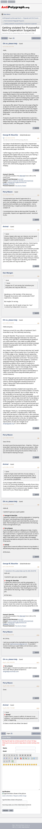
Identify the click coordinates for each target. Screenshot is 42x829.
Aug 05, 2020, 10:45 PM (8, 686)
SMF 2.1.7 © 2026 (16, 827)
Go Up (3, 733)
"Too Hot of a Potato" (20, 186)
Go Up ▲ (27, 825)
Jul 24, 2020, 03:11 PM (8, 195)
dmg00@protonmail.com (10, 671)
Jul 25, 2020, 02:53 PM (8, 229)
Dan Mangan (8, 273)
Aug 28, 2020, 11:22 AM (8, 708)
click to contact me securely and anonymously (20, 181)
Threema (5, 184)
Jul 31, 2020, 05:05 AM (8, 566)
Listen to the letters (7, 796)
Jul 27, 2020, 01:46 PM (8, 323)
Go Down (4, 38)
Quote (37, 128)
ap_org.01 (21, 179)
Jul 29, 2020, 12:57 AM (8, 467)
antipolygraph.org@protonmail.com (16, 182)
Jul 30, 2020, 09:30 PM (8, 504)
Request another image (20, 796)
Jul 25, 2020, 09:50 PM (8, 276)
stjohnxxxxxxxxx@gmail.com (18, 644)
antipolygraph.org (8, 423)
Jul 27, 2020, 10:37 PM (8, 438)
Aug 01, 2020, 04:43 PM (8, 662)
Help (13, 825)
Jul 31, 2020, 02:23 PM (8, 635)
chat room (22, 176)
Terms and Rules (20, 825)
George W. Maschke (10, 135)
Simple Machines (26, 827)
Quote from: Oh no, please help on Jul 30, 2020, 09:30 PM (21, 571)
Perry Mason (8, 435)
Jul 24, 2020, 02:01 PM (8, 46)
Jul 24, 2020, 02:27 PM (9, 138)
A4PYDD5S (12, 184)
